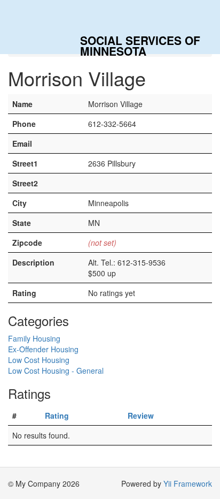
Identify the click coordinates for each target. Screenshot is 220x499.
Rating (57, 415)
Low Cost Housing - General (56, 370)
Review (141, 415)
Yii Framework (187, 483)
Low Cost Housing (38, 359)
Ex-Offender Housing (43, 349)
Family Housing (34, 338)
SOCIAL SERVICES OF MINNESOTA (140, 43)
